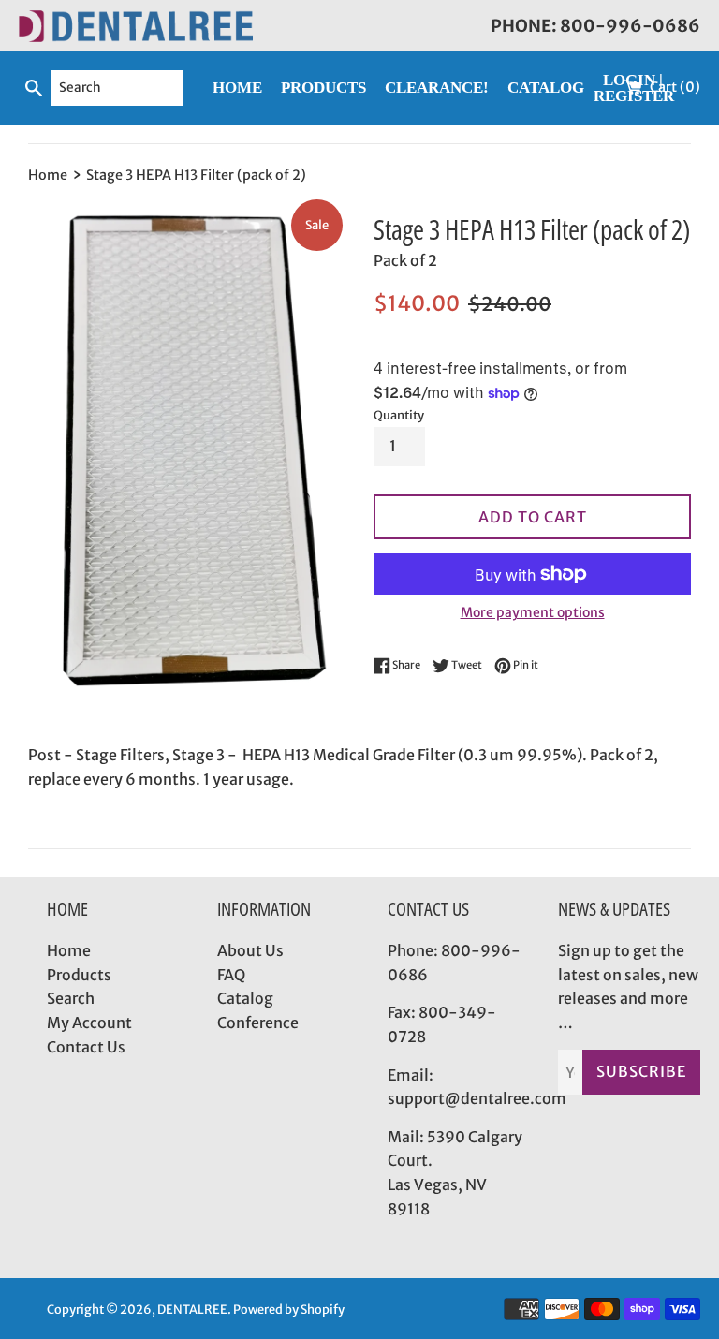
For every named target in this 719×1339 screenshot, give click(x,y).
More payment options (533, 612)
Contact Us (86, 1046)
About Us (250, 950)
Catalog (245, 998)
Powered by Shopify (289, 1309)
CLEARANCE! (437, 88)
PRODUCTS (323, 88)
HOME (237, 88)
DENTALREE (192, 1309)
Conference (258, 1022)
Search (71, 998)
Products (79, 974)
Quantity (399, 414)
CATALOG (545, 88)
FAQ (231, 974)
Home (69, 950)
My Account (89, 1022)
